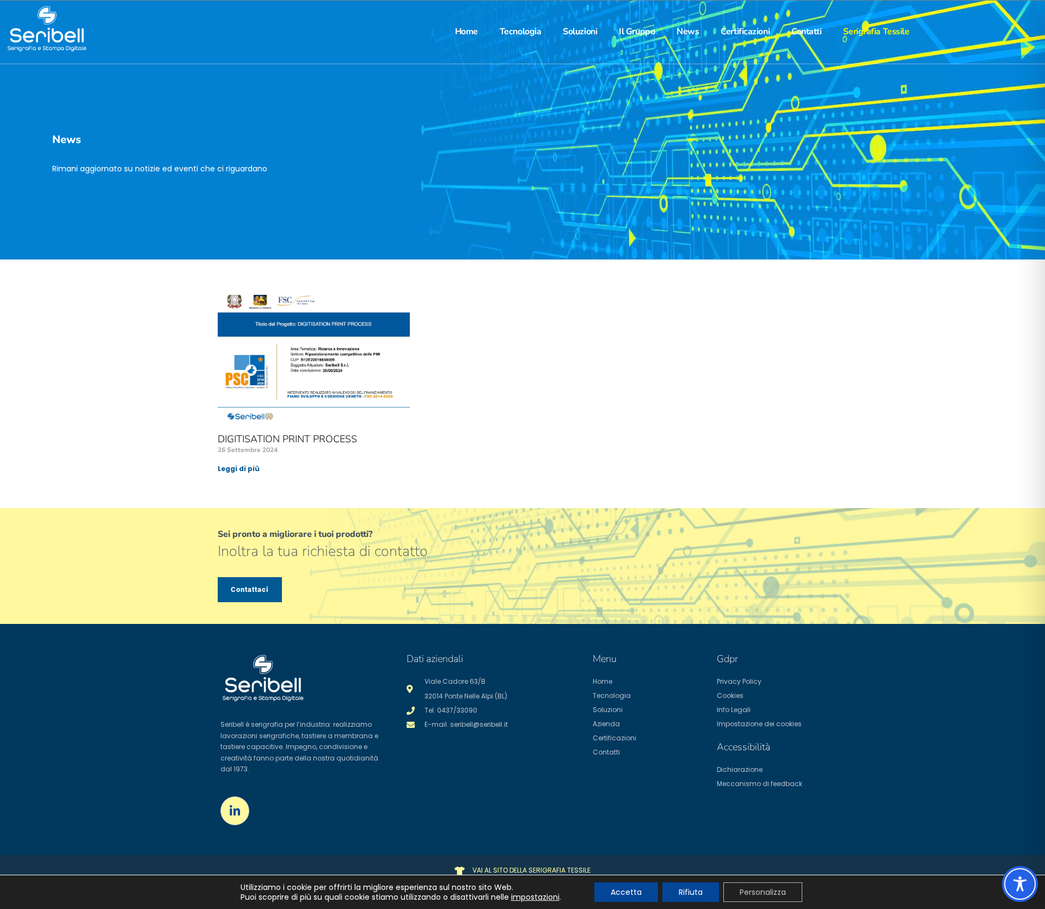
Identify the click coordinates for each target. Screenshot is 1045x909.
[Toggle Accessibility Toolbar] (1020, 884)
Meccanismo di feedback (759, 783)
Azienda (606, 723)
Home (466, 32)
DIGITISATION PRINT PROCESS (287, 439)
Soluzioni (580, 32)
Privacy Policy (739, 681)
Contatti (806, 32)
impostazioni (535, 897)
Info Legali (734, 709)
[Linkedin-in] (234, 810)
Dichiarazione (740, 769)
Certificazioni (745, 32)
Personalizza (763, 892)
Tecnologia (521, 32)
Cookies (730, 695)
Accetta (626, 892)
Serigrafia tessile (876, 32)
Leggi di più (239, 468)
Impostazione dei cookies (759, 723)
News (688, 32)
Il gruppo (637, 32)
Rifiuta (691, 892)
